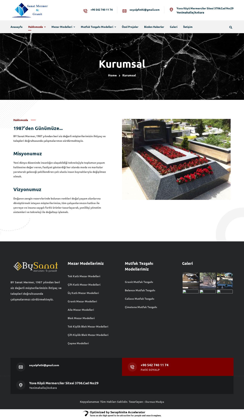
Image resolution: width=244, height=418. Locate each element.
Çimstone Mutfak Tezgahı (141, 307)
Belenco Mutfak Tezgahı (140, 290)
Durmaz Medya (154, 401)
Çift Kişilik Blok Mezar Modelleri (88, 334)
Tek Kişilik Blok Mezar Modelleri (88, 326)
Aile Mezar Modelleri (81, 309)
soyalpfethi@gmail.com (145, 9)
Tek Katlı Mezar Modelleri (84, 276)
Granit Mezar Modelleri (82, 301)
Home (112, 75)
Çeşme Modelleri (78, 343)
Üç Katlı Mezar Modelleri (83, 293)
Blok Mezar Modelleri (81, 318)
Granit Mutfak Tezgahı (139, 281)
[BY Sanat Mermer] (29, 10)
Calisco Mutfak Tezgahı (139, 298)
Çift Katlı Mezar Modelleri (84, 284)
